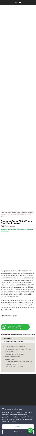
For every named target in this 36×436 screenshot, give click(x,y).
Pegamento (31, 334)
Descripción (8, 338)
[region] (18, 421)
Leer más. (13, 422)
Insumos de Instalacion (10, 212)
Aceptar (18, 426)
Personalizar (18, 432)
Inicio (2, 212)
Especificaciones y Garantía (14, 342)
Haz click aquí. (5, 231)
